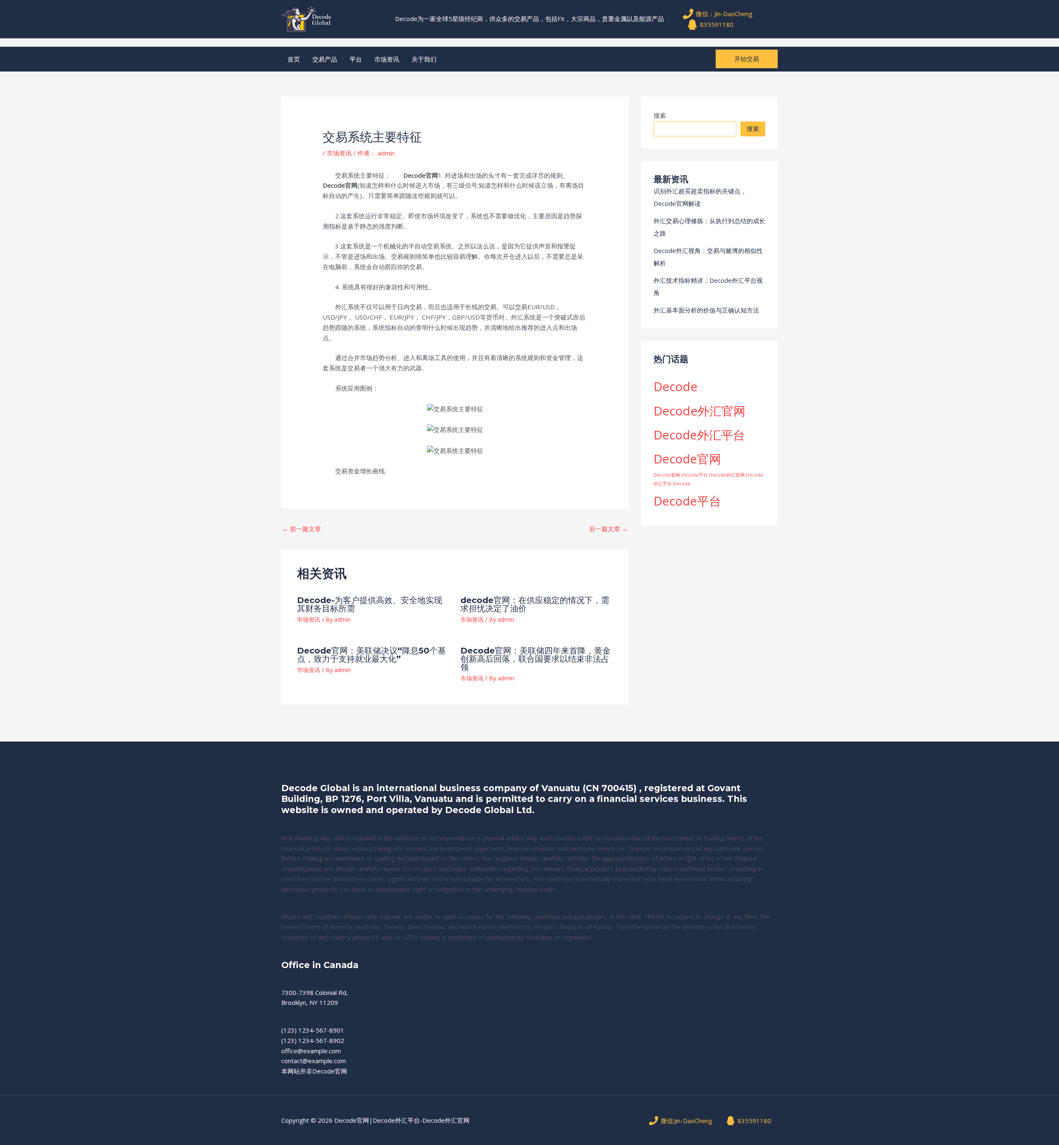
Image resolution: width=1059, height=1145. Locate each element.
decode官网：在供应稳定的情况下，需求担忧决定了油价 (534, 604)
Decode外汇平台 (699, 435)
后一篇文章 (608, 529)
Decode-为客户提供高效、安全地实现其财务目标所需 (369, 604)
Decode (675, 386)
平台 (356, 59)
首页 (294, 59)
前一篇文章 (301, 529)
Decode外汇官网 (699, 411)
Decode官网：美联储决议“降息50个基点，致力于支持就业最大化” (371, 655)
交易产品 (324, 59)
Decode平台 (687, 501)
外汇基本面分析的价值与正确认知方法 (706, 310)
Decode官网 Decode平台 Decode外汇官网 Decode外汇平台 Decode (708, 479)
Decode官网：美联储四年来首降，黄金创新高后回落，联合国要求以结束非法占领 (535, 659)
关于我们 (424, 59)
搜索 (660, 115)
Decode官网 (687, 459)
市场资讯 (386, 59)
